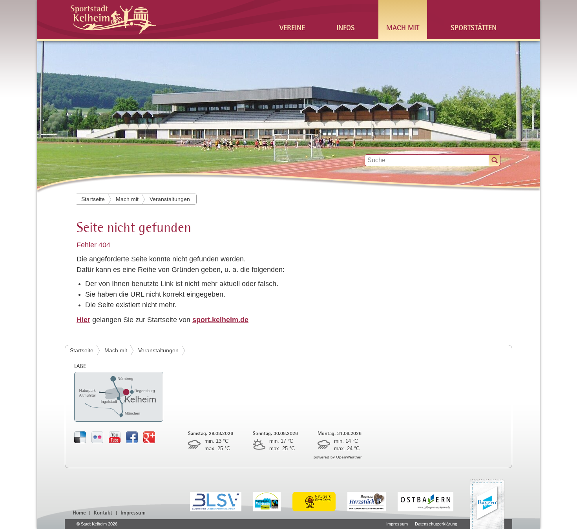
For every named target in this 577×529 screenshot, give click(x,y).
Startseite (93, 199)
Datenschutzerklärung (436, 524)
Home (79, 512)
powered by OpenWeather (338, 457)
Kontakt (103, 512)
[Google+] (149, 437)
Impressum (133, 512)
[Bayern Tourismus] (487, 504)
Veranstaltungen (170, 199)
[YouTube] (115, 437)
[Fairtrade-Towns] (273, 501)
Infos (345, 27)
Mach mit (402, 27)
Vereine (292, 27)
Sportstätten (474, 27)
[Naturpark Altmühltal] (319, 501)
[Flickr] (97, 437)
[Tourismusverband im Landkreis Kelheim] (372, 501)
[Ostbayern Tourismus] (431, 501)
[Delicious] (80, 437)
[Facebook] (132, 437)
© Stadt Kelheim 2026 (97, 524)
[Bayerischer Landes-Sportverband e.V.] (221, 501)
